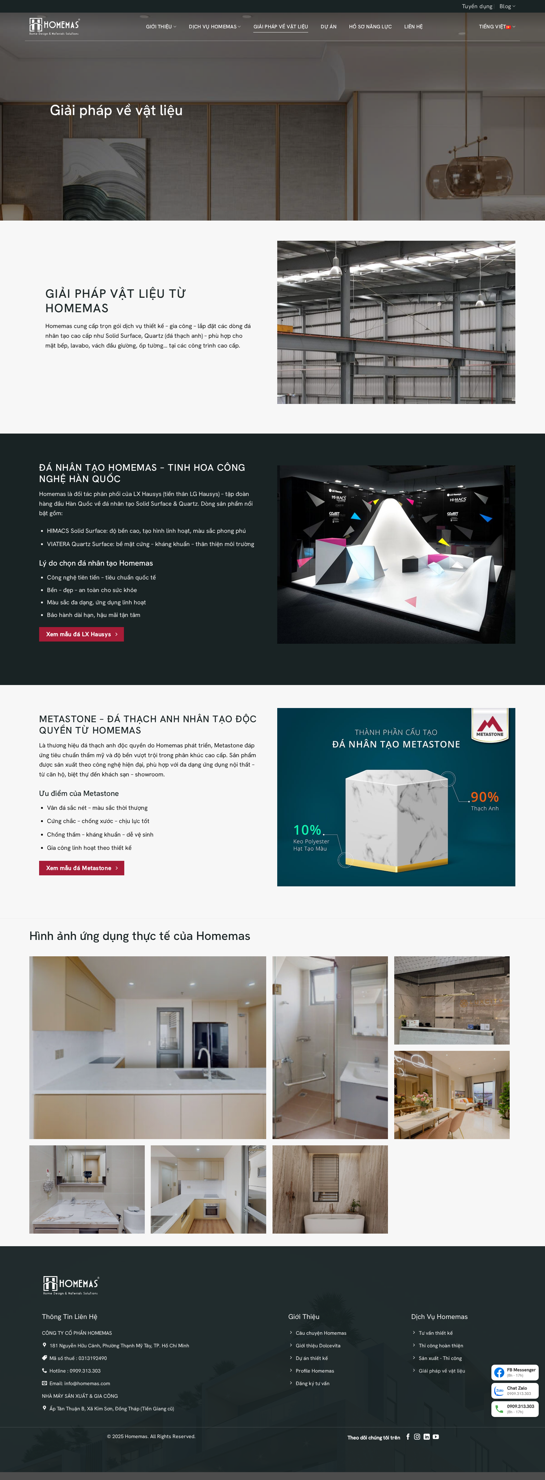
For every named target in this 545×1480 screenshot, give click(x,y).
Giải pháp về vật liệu (281, 26)
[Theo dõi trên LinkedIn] (426, 1437)
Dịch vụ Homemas (213, 26)
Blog (505, 6)
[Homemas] (55, 26)
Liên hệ (413, 26)
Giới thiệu (159, 26)
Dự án (329, 26)
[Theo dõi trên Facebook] (408, 1437)
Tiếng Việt (492, 26)
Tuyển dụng (477, 6)
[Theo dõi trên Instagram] (417, 1437)
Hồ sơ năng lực (370, 26)
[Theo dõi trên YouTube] (435, 1437)
